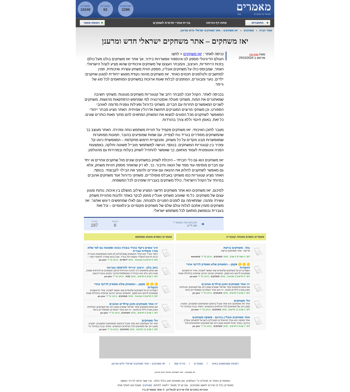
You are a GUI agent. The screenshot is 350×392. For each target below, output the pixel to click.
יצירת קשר (179, 363)
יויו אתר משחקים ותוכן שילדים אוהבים (226, 284)
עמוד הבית (265, 30)
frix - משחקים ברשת (236, 247)
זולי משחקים (242, 300)
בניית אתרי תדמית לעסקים (171, 22)
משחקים (249, 30)
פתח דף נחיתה (216, 22)
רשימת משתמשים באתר (225, 363)
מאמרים (198, 363)
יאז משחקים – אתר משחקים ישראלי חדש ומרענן (209, 30)
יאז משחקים (192, 54)
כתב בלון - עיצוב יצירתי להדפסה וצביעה (132, 267)
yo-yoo (253, 54)
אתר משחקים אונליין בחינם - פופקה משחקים (221, 317)
